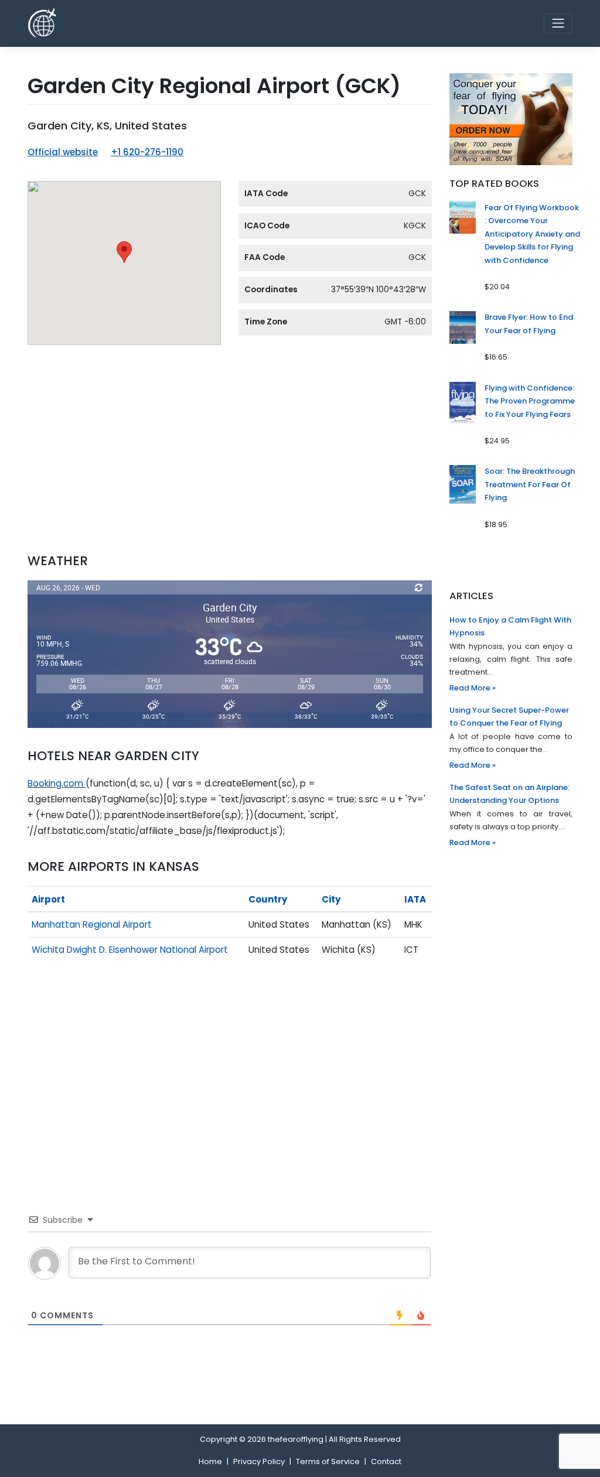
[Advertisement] (230, 456)
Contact (386, 1461)
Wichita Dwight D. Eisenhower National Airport (130, 949)
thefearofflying (295, 1439)
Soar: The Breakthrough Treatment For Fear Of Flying (530, 484)
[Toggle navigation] (558, 23)
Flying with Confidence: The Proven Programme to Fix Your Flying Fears (530, 401)
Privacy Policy (259, 1461)
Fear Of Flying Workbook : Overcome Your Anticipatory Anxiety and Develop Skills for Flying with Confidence (532, 234)
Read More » (472, 688)
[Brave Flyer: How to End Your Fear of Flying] (462, 327)
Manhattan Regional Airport (92, 924)
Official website (63, 152)
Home (210, 1461)
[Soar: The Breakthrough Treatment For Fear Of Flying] (462, 483)
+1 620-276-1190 (147, 152)
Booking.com (55, 783)
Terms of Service (328, 1461)
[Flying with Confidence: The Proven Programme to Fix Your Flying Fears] (462, 402)
